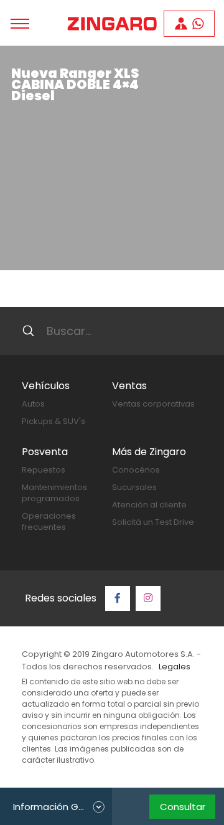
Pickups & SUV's (53, 421)
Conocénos (136, 470)
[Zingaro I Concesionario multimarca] (112, 23)
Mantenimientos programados (54, 492)
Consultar (182, 806)
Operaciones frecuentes (49, 521)
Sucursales (134, 487)
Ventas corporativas (153, 404)
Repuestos (43, 470)
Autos (33, 404)
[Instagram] (148, 598)
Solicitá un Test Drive (153, 522)
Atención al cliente (149, 505)
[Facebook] (117, 598)
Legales (174, 666)
